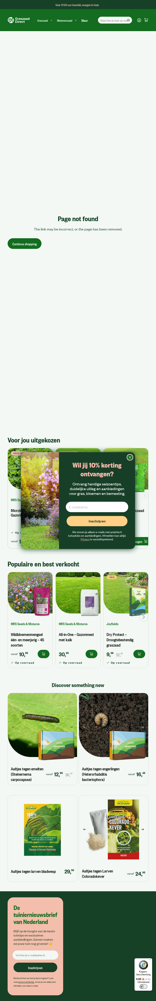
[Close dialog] (130, 457)
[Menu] (150, 960)
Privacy (85, 539)
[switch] (143, 986)
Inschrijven (97, 521)
